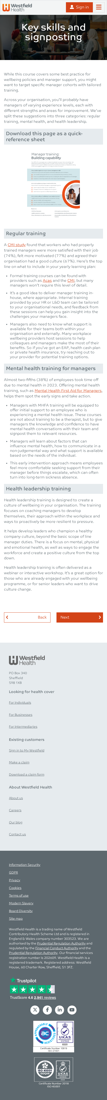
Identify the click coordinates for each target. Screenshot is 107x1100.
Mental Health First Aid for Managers (68, 391)
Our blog (15, 822)
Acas (47, 281)
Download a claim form (26, 775)
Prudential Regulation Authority (61, 943)
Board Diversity (21, 911)
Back (42, 617)
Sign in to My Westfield (26, 751)
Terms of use (19, 896)
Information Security (24, 865)
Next (64, 617)
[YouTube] (72, 1010)
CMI (70, 281)
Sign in (82, 7)
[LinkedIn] (59, 1010)
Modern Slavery (21, 903)
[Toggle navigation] (99, 7)
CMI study (17, 245)
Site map (16, 919)
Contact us (17, 834)
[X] (35, 1010)
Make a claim (19, 762)
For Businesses (20, 715)
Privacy (14, 880)
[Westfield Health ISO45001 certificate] (53, 1072)
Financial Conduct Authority (56, 948)
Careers (15, 810)
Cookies (15, 888)
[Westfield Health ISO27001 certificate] (53, 1036)
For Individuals (20, 703)
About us (16, 798)
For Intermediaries (23, 727)
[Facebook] (47, 1010)
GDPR (13, 873)
